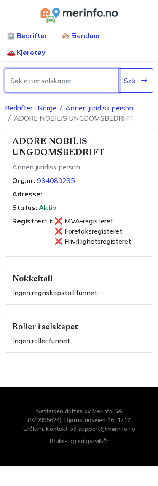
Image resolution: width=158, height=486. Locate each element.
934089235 (56, 180)
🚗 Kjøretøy (26, 52)
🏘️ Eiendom (80, 35)
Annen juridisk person (99, 108)
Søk (130, 80)
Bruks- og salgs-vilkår (79, 441)
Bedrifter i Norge (30, 108)
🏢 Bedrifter (27, 35)
